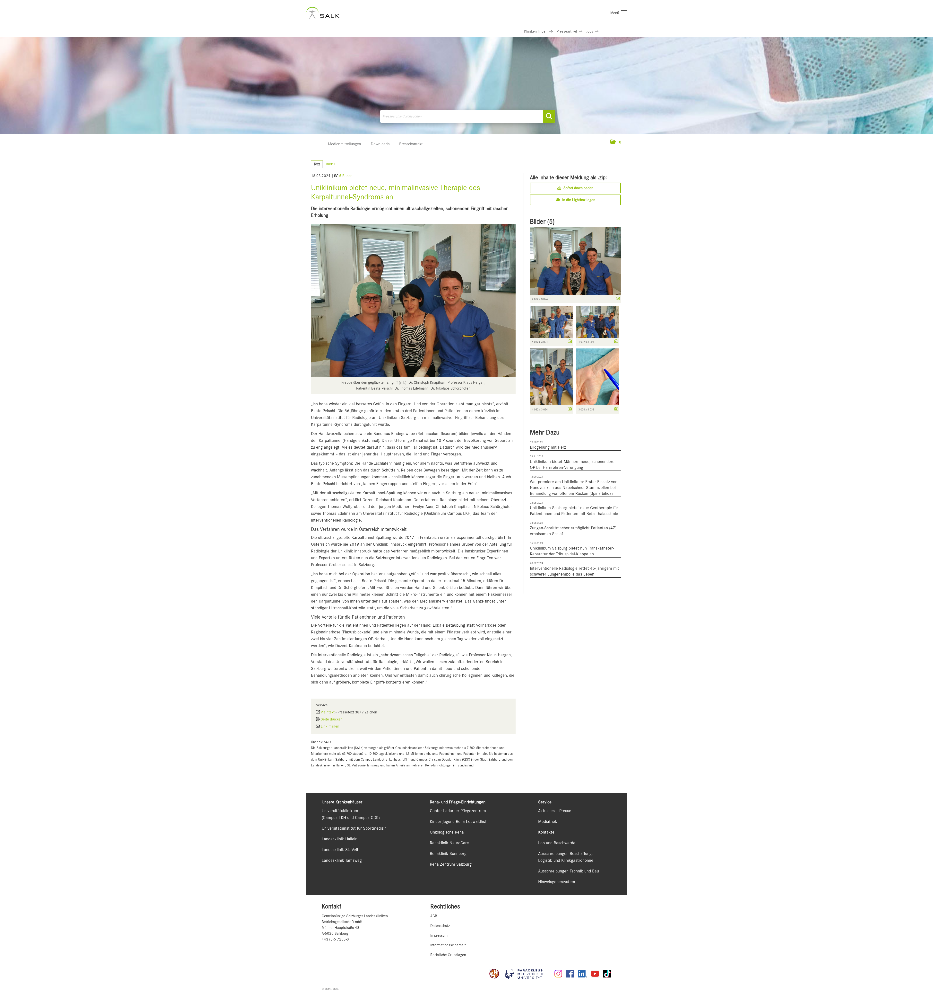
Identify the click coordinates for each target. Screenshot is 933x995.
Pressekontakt (411, 144)
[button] (615, 142)
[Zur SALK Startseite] (322, 13)
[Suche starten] (549, 116)
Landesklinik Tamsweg (342, 860)
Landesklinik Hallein (339, 838)
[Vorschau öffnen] (413, 300)
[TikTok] (607, 973)
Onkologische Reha (447, 832)
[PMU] (527, 973)
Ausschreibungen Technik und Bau (568, 871)
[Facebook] (570, 973)
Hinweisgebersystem (556, 881)
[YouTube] (595, 973)
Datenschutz (440, 926)
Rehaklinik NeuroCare (449, 842)
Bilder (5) (542, 221)
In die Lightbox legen (578, 200)
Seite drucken (331, 719)
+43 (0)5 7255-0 (335, 939)
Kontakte (546, 832)
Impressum (439, 935)
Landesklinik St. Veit (340, 849)
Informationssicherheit (448, 945)
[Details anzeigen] (616, 299)
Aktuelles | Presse (554, 810)
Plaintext (328, 712)
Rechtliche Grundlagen (448, 955)
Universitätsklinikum (340, 810)
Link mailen (330, 726)
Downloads (380, 144)
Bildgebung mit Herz (548, 447)
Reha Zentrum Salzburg (451, 864)
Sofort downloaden (577, 188)
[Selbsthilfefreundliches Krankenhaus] (494, 973)
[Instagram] (558, 973)
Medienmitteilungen (344, 144)
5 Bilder (345, 176)
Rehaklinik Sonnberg (448, 853)
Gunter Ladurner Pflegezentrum (458, 810)
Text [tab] (317, 164)
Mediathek (547, 821)
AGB (433, 916)
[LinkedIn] (582, 973)
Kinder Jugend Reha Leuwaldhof (458, 821)
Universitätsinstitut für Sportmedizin (354, 828)
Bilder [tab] (330, 164)
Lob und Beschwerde (556, 842)
